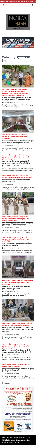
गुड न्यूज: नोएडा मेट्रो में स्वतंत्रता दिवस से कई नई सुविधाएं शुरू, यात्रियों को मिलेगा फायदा (18, 370)
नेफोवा (25, 136)
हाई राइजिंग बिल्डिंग (6, 138)
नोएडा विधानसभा (17, 93)
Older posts (6, 383)
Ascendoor (26, 440)
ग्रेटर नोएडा (4, 91)
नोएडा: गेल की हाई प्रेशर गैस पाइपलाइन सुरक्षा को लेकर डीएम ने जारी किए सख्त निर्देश (17, 244)
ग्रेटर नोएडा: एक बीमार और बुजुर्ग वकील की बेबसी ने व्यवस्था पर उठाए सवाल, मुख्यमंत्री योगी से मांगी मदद (16, 162)
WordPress (15, 442)
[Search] (32, 5)
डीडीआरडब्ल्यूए (5, 93)
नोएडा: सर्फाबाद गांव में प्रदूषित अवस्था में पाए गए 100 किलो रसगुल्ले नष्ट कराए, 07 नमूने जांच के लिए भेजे (16, 99)
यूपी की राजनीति (11, 95)
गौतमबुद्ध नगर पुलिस (22, 89)
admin (5, 102)
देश (11, 157)
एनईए (3, 89)
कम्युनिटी (8, 89)
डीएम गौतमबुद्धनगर (21, 91)
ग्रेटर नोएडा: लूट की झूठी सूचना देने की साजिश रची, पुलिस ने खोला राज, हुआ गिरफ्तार (16, 287)
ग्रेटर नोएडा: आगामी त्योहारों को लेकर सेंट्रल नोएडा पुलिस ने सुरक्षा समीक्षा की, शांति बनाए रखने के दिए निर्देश (18, 142)
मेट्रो (9, 366)
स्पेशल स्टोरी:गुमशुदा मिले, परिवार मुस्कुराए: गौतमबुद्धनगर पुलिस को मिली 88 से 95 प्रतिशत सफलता (17, 224)
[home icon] (3, 5)
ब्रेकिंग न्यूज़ (4, 95)
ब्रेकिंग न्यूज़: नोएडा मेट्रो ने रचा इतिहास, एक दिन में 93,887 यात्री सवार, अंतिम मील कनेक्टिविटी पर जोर (17, 351)
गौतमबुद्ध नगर (14, 89)
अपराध (3, 134)
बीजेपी (27, 157)
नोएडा (11, 93)
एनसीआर (4, 155)
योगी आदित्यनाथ (20, 95)
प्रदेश (23, 93)
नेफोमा (21, 136)
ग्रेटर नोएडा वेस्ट (12, 91)
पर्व (28, 136)
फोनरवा (27, 93)
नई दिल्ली (15, 157)
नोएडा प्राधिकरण (26, 346)
